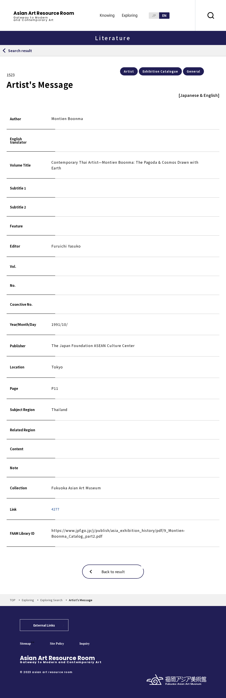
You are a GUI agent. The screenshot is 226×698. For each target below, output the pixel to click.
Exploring (28, 600)
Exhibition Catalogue (160, 71)
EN (164, 15)
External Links (44, 625)
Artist (129, 71)
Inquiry (84, 643)
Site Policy (57, 643)
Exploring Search (51, 600)
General (193, 71)
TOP (12, 600)
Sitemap (25, 643)
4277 (55, 509)
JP (154, 15)
